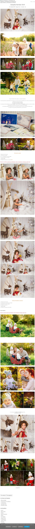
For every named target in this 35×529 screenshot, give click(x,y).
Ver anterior (3, 495)
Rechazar (21, 526)
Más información (8, 526)
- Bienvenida (2, 511)
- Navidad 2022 (3, 504)
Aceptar (27, 526)
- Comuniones (3, 502)
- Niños (1, 515)
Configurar (14, 526)
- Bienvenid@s (3, 500)
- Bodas (1, 512)
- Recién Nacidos (3, 514)
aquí (20, 413)
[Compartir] (25, 6)
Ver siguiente (9, 495)
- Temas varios (3, 520)
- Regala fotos (3, 518)
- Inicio (1, 510)
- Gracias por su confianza (5, 501)
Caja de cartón (3, 158)
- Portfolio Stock (3, 505)
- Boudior (2, 521)
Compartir (17, 487)
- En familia (2, 523)
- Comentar (22, 6)
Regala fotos (18, 6)
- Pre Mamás (2, 516)
